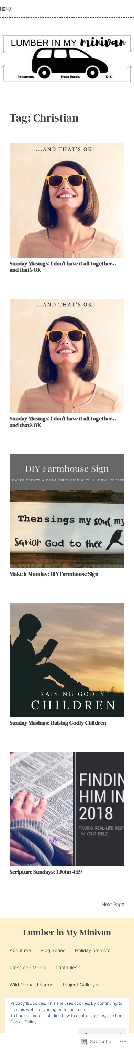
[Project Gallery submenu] (97, 984)
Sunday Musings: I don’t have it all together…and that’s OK (63, 266)
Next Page (113, 904)
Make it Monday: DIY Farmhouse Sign (54, 574)
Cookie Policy (23, 1021)
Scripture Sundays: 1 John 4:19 (46, 872)
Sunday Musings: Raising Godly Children (58, 723)
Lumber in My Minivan (67, 932)
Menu (5, 9)
